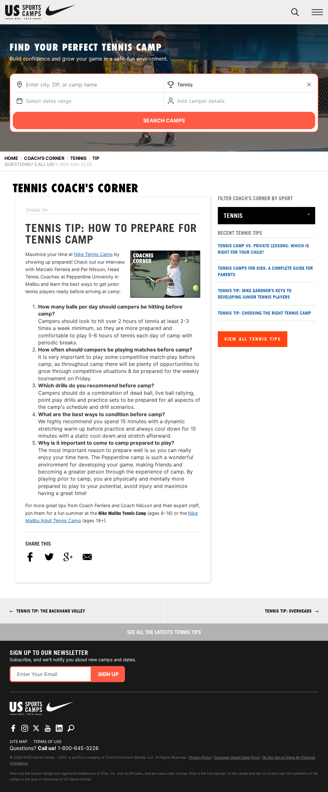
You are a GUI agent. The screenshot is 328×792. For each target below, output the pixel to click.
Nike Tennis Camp (93, 254)
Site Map (19, 741)
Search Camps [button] (164, 120)
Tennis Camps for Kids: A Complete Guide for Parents (265, 271)
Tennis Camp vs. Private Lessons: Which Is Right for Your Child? (263, 249)
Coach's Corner (44, 158)
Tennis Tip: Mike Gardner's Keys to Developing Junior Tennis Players (254, 294)
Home (11, 158)
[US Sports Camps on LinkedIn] (59, 728)
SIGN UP (108, 674)
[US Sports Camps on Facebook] (13, 728)
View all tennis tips (252, 339)
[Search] (295, 12)
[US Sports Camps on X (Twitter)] (36, 728)
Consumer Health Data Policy (237, 757)
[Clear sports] (309, 84)
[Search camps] (70, 728)
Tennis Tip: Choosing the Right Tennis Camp (264, 313)
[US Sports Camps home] (40, 12)
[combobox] (93, 84)
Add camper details (201, 101)
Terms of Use (47, 741)
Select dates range (48, 101)
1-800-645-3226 (78, 748)
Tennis (185, 84)
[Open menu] (317, 12)
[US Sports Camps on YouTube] (47, 728)
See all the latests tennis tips (164, 632)
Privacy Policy (200, 757)
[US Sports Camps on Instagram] (24, 728)
